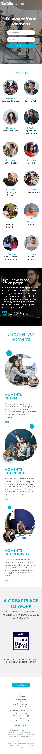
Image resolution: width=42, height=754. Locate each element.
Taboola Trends (25, 720)
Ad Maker (14, 720)
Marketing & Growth (10, 193)
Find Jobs (21, 46)
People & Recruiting (10, 225)
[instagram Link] (23, 726)
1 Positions (10, 98)
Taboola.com (14, 711)
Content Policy (31, 101)
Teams (20, 694)
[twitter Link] (16, 726)
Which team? (14, 32)
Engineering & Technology (31, 132)
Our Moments (20, 699)
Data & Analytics (10, 130)
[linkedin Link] (19, 726)
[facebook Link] (26, 726)
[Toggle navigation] (39, 4)
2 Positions (31, 98)
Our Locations (20, 697)
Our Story (20, 701)
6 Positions (10, 160)
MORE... (7, 422)
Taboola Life (21, 706)
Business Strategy (10, 101)
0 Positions (31, 190)
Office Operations (31, 192)
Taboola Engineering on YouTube (20, 716)
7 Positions (31, 254)
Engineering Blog (21, 713)
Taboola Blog (26, 711)
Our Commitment (20, 704)
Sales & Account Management (10, 257)
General (31, 163)
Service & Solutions (31, 257)
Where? (12, 39)
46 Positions (10, 254)
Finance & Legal (10, 163)
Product (31, 224)
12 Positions (31, 128)
